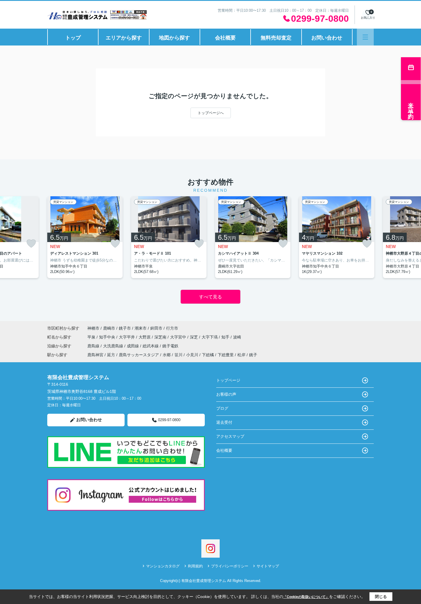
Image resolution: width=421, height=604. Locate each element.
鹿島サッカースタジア (139, 355)
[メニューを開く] (365, 37)
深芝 (194, 337)
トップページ (228, 380)
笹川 (178, 355)
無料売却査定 (276, 38)
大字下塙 (210, 337)
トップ (73, 38)
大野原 (145, 337)
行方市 (172, 328)
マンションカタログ (163, 566)
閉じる (381, 596)
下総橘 (208, 355)
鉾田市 (156, 328)
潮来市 (141, 328)
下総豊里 (226, 355)
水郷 (167, 355)
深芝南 (161, 337)
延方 (111, 355)
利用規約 (195, 566)
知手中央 (107, 337)
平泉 (92, 337)
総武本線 (151, 346)
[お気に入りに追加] (31, 243)
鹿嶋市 (109, 328)
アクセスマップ (230, 436)
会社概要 (225, 38)
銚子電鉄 (170, 346)
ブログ (222, 408)
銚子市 (125, 328)
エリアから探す (124, 38)
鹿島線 (94, 346)
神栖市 (93, 328)
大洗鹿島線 (113, 346)
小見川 (192, 355)
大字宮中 (178, 337)
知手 (226, 337)
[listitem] (85, 237)
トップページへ (211, 113)
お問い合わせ (326, 38)
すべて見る (210, 296)
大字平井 (127, 337)
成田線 (133, 346)
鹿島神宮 (95, 355)
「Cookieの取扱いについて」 (306, 597)
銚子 (253, 355)
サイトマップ (268, 566)
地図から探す (174, 38)
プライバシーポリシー (229, 566)
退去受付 (224, 422)
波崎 (237, 337)
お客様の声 (226, 394)
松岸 (241, 355)
